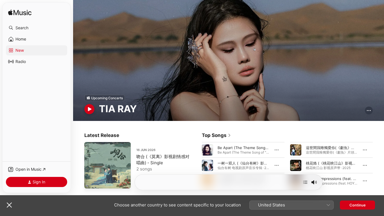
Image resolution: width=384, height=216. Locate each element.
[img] (19, 13)
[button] (36, 28)
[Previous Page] (196, 165)
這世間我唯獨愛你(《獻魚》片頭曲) (334, 147)
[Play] (89, 109)
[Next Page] (378, 165)
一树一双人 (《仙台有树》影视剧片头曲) (251, 163)
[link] (216, 135)
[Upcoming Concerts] (104, 98)
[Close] (9, 205)
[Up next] (305, 182)
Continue (357, 205)
